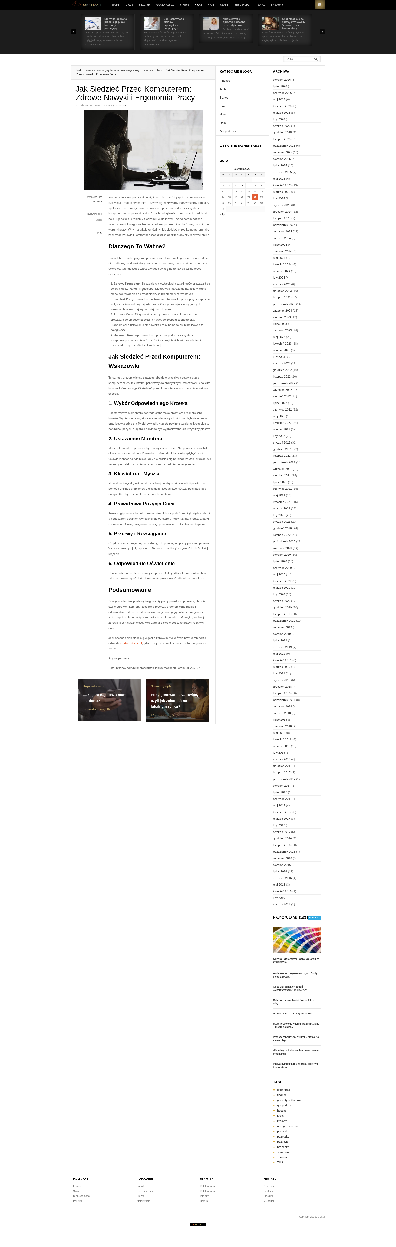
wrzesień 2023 (282, 310)
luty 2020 (279, 594)
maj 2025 (279, 178)
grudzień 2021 (282, 449)
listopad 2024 (282, 218)
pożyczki (282, 1141)
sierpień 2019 (282, 633)
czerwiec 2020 (282, 567)
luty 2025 (279, 198)
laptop (99, 220)
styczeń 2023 (281, 363)
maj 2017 (279, 805)
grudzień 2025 (282, 132)
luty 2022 (279, 436)
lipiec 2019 (280, 640)
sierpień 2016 (282, 864)
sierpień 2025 (282, 158)
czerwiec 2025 (282, 172)
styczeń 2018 (281, 759)
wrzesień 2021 (282, 469)
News (129, 5)
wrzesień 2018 (282, 706)
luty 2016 (279, 897)
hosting (282, 1110)
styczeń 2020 (281, 600)
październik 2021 (284, 462)
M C (125, 105)
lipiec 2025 (280, 165)
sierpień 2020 (282, 554)
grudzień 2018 (282, 686)
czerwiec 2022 (282, 409)
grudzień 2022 (282, 370)
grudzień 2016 (282, 838)
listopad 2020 (282, 534)
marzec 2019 (281, 666)
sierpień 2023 (282, 317)
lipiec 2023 (280, 323)
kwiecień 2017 (282, 812)
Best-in (204, 1201)
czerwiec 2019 (282, 647)
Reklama (269, 1191)
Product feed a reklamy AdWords (292, 1013)
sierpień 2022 (282, 396)
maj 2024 (279, 257)
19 (236, 197)
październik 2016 (284, 851)
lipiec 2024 (280, 244)
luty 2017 (279, 825)
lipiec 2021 (280, 482)
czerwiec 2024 (282, 251)
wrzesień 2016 (282, 858)
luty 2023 (279, 356)
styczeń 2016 (281, 904)
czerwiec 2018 (282, 726)
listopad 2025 (282, 139)
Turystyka (242, 5)
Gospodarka (165, 5)
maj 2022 (279, 416)
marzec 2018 (281, 746)
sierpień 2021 (282, 475)
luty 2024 (279, 277)
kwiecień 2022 (282, 422)
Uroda (260, 5)
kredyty (282, 1120)
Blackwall (269, 1196)
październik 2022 (284, 383)
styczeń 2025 (281, 205)
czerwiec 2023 (282, 330)
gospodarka (285, 1105)
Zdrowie (277, 5)
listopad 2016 (282, 845)
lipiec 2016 (280, 871)
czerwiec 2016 (282, 878)
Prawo (140, 1196)
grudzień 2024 (282, 211)
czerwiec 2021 (282, 488)
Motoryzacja (143, 1201)
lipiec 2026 (280, 86)
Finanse (144, 5)
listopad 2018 (282, 693)
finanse (282, 1094)
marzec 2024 (281, 271)
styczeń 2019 (281, 680)
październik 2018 (284, 699)
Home (116, 5)
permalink (97, 201)
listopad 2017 (282, 772)
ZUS (280, 1162)
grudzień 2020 (282, 528)
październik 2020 (284, 541)
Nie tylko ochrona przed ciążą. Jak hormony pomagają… (115, 23)
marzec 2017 (281, 818)
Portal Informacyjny (87, 4)
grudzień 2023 (282, 290)
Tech (198, 5)
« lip (222, 214)
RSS (320, 4)
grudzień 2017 (282, 765)
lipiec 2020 (280, 561)
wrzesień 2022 (282, 389)
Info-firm (204, 1196)
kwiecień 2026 (282, 106)
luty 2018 (279, 752)
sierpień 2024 (282, 238)
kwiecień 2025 (282, 185)
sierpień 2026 (282, 79)
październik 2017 (284, 779)
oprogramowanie (288, 1126)
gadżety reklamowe (290, 1100)
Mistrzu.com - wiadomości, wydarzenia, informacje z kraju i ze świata (114, 70)
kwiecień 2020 (282, 581)
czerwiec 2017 (282, 798)
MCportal (269, 1201)
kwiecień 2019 (282, 660)
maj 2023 (279, 337)
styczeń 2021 (281, 521)
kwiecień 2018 (282, 739)
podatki (282, 1131)
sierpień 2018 (282, 713)
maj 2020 (279, 574)
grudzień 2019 (282, 607)
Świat (76, 1191)
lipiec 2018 (280, 719)
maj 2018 (279, 732)
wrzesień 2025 (282, 152)
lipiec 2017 (280, 792)
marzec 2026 (281, 112)
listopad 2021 (282, 455)
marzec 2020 (281, 587)
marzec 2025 (281, 191)
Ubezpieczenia (145, 1191)
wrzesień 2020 (282, 548)
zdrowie (282, 1157)
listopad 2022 (282, 376)
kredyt (281, 1115)
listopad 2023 (282, 297)
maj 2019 (279, 653)
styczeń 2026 (281, 125)
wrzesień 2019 (282, 627)
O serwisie (269, 1186)
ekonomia (283, 1089)
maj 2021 (279, 495)
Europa (77, 1186)
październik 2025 (284, 145)
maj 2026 (279, 99)
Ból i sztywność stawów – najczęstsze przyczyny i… (174, 23)
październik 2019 (284, 620)
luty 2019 (279, 673)
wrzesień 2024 (282, 231)
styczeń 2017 (281, 831)
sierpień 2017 (282, 785)
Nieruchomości (81, 1196)
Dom (211, 5)
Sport (224, 5)
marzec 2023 (281, 350)
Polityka (77, 1201)
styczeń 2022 (281, 442)
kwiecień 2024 (282, 264)
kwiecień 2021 (282, 502)
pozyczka (283, 1136)
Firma (223, 106)
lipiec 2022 (280, 403)
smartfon (283, 1152)
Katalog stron (207, 1186)
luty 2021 (279, 515)
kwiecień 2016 (282, 891)
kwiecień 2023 (282, 343)
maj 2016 (279, 884)
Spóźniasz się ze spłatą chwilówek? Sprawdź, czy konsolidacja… (293, 23)
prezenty (283, 1146)
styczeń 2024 (281, 284)
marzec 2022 (281, 429)
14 (249, 191)
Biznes (184, 5)
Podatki (141, 1186)
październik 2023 (284, 304)
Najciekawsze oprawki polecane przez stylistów (234, 22)
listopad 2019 (282, 614)
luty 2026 (279, 119)
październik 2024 (284, 224)
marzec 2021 (281, 508)
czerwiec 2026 (282, 92)
